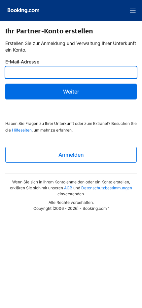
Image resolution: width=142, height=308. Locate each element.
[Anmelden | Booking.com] (23, 10)
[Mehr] (133, 11)
